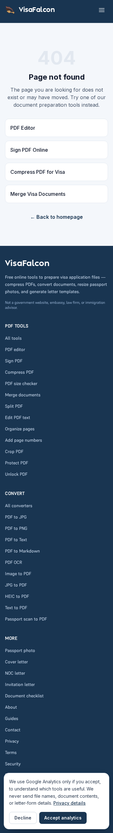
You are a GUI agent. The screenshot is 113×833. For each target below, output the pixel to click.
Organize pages (20, 429)
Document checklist (24, 696)
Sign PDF (13, 361)
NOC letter (15, 673)
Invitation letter (20, 684)
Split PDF (14, 406)
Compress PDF (19, 372)
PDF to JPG (16, 517)
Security (13, 764)
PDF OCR (13, 562)
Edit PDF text (17, 417)
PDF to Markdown (22, 551)
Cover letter (16, 662)
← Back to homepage (56, 217)
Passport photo (20, 650)
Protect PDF (16, 463)
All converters (18, 505)
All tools (13, 338)
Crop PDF (14, 451)
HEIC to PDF (17, 596)
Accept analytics (63, 817)
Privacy (12, 741)
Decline (22, 817)
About (11, 707)
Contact (12, 730)
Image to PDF (18, 573)
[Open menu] (101, 10)
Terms (11, 752)
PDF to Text (16, 539)
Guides (11, 718)
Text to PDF (16, 607)
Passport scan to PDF (26, 619)
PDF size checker (21, 383)
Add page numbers (23, 440)
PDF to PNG (16, 528)
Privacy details (69, 803)
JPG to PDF (16, 585)
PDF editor (15, 349)
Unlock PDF (16, 474)
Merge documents (22, 395)
